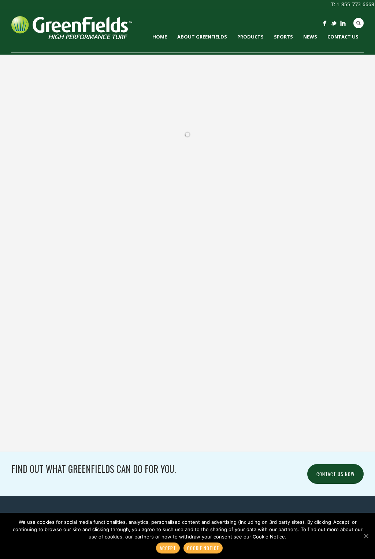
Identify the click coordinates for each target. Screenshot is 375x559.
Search (358, 23)
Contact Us (343, 36)
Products (250, 36)
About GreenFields (202, 36)
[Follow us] (324, 23)
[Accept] (366, 536)
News (310, 36)
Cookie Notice (203, 548)
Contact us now (335, 474)
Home (159, 36)
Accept (168, 548)
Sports (283, 36)
